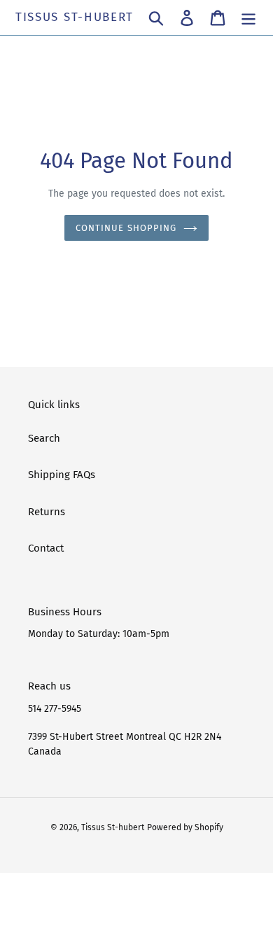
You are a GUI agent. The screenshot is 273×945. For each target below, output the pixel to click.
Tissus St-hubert (74, 17)
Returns (46, 511)
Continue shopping (126, 228)
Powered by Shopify (185, 827)
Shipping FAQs (61, 474)
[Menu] (248, 17)
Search (44, 438)
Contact (46, 548)
